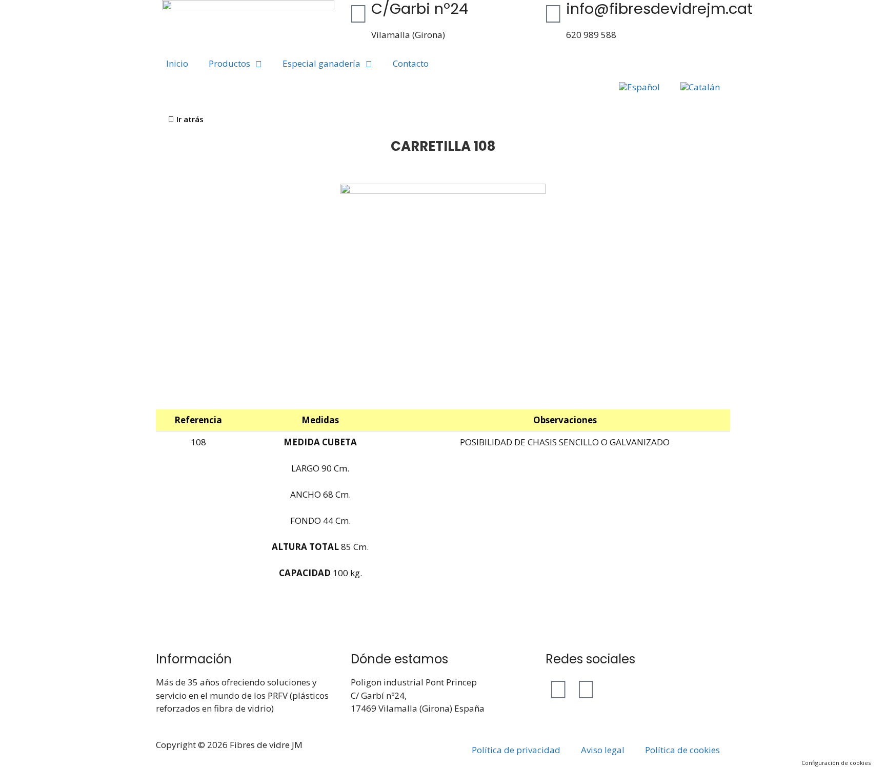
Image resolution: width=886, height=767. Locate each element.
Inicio (177, 63)
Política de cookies (682, 750)
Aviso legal (603, 750)
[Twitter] (586, 688)
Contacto (411, 63)
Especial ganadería (321, 63)
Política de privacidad (516, 750)
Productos (229, 63)
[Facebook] (558, 688)
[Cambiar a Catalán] (700, 87)
